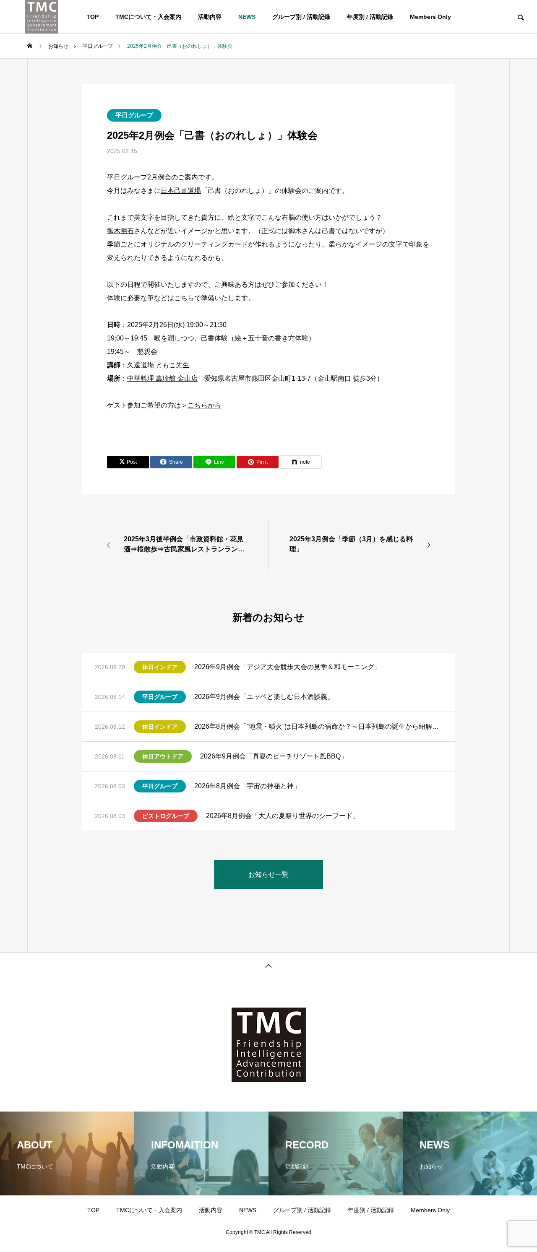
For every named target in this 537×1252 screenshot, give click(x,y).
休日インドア (159, 667)
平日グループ (134, 115)
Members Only (430, 16)
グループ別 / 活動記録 (301, 16)
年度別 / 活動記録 (370, 16)
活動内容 (210, 16)
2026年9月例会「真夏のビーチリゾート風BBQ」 (273, 756)
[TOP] (268, 965)
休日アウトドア (162, 756)
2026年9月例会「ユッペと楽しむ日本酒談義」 (264, 696)
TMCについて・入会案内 (148, 16)
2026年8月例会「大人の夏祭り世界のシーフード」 (282, 815)
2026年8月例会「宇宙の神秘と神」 (247, 786)
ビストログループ (165, 816)
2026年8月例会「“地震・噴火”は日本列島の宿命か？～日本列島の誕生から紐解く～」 (318, 726)
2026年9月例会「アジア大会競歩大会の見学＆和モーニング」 (287, 666)
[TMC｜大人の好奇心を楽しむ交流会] (41, 17)
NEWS (246, 16)
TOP (92, 16)
